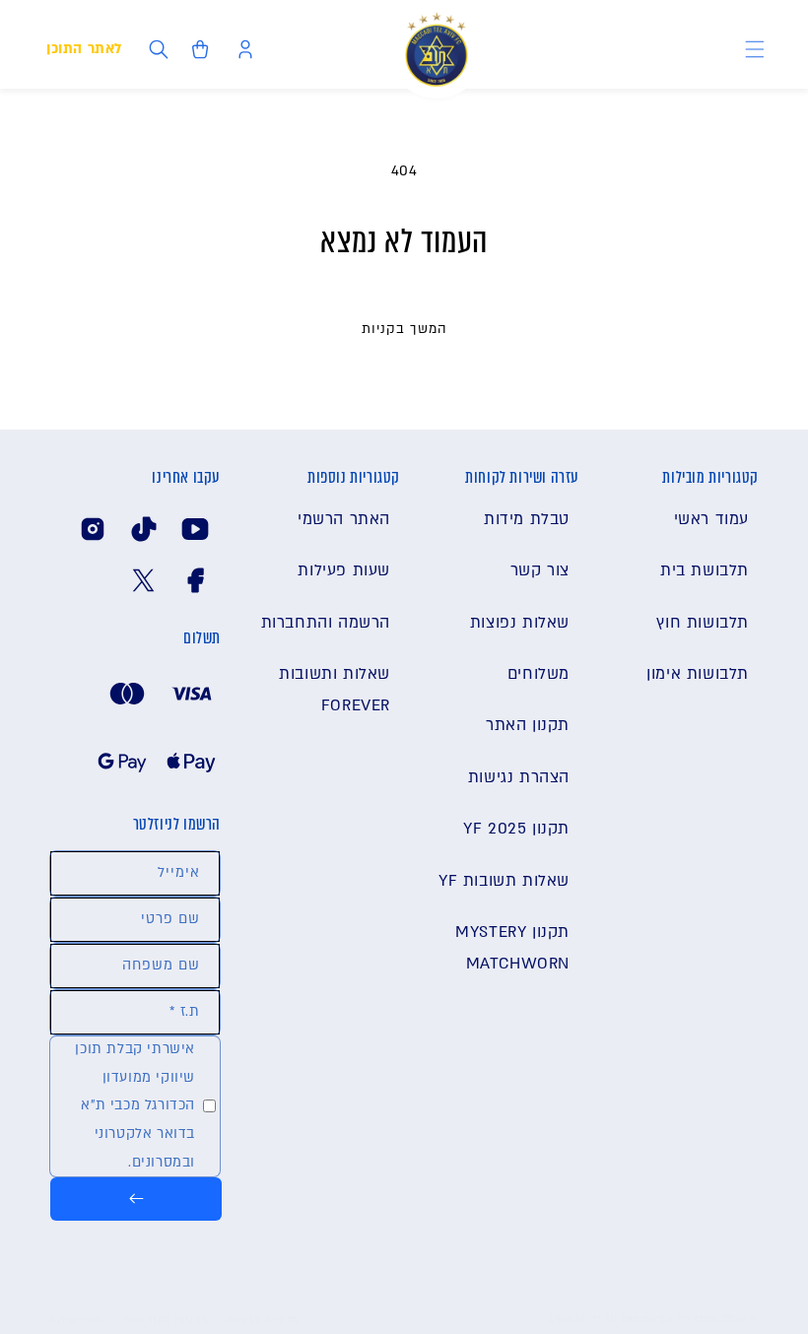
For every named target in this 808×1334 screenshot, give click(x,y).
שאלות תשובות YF (504, 881)
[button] (754, 49)
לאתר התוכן (84, 48)
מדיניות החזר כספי (165, 1319)
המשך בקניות (404, 329)
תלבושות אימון (697, 674)
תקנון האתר (528, 725)
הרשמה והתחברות (325, 623)
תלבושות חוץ (702, 623)
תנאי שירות (75, 1319)
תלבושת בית (704, 570)
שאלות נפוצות (520, 623)
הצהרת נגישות (519, 777)
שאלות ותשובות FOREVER (334, 689)
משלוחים (538, 674)
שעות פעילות (344, 570)
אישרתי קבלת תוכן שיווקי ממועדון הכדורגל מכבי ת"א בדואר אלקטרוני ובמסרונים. (135, 1105)
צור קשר (540, 570)
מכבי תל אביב (683, 1318)
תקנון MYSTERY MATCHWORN (512, 947)
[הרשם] (136, 1199)
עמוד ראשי (711, 519)
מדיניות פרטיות (263, 1319)
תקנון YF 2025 (516, 828)
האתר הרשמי (344, 519)
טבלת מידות (527, 519)
